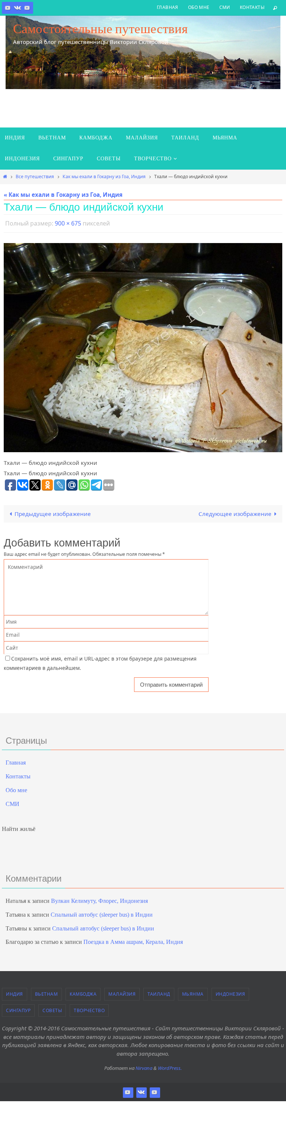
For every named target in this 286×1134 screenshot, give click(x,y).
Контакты (252, 7)
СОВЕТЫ (52, 1008)
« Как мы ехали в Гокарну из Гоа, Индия (63, 194)
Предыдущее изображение (53, 512)
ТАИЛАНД (158, 992)
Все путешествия (35, 176)
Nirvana (144, 1066)
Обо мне (199, 7)
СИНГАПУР (18, 1008)
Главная (167, 7)
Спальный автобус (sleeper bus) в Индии (102, 912)
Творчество (89, 1008)
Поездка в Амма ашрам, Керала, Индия (133, 940)
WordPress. (170, 1066)
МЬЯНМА (193, 992)
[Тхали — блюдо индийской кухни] (143, 345)
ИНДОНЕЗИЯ (230, 992)
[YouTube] (27, 7)
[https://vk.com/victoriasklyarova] (17, 7)
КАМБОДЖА (83, 992)
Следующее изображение (234, 512)
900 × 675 (68, 222)
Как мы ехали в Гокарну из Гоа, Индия (104, 176)
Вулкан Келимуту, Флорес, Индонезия (99, 899)
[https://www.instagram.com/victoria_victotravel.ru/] (8, 7)
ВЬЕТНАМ (46, 992)
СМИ (224, 7)
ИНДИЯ (14, 992)
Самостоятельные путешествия (100, 29)
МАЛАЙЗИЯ (122, 992)
